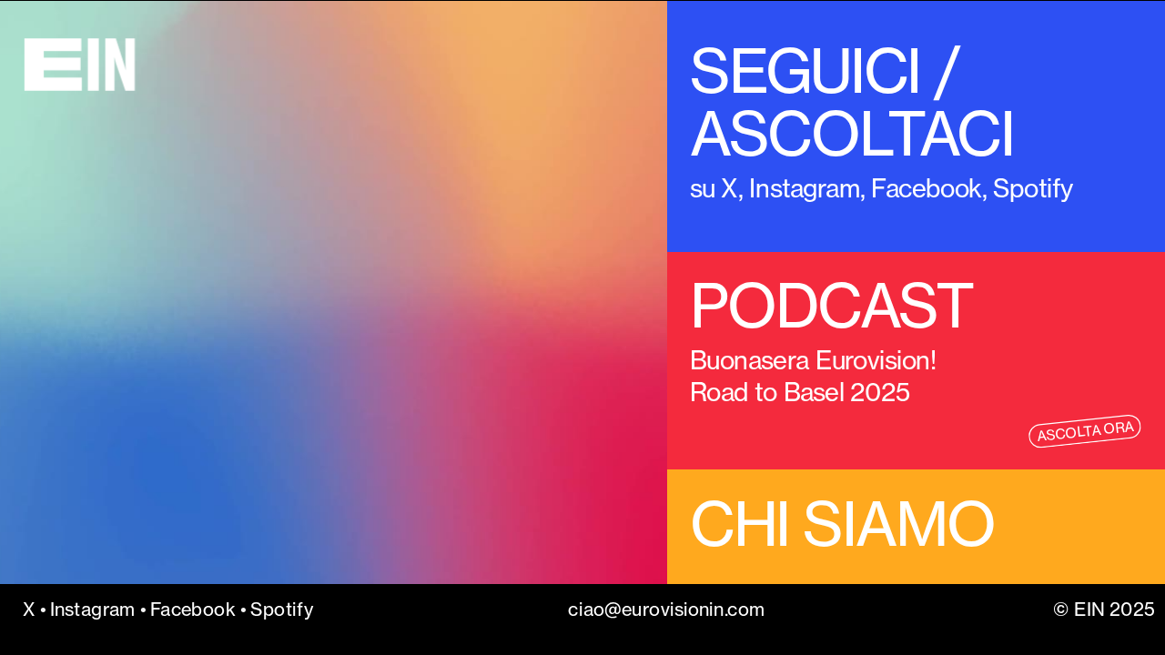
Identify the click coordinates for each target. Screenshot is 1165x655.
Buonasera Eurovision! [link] (816, 359)
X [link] (729, 188)
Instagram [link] (804, 188)
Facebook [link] (926, 188)
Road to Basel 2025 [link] (803, 391)
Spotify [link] (281, 609)
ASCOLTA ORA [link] (1085, 431)
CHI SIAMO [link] (842, 523)
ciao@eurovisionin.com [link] (666, 609)
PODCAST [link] (831, 305)
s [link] (696, 188)
